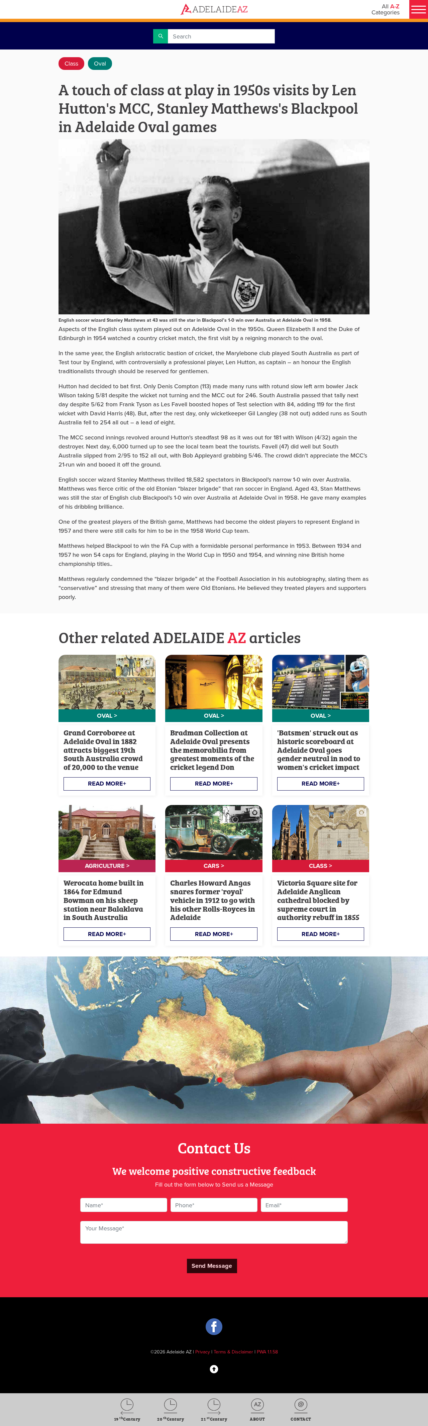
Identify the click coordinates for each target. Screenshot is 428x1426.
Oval (100, 63)
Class (71, 63)
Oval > (107, 715)
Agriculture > (107, 865)
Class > (320, 865)
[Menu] (418, 9)
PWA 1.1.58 (267, 1351)
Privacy (202, 1351)
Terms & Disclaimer (233, 1351)
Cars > (214, 865)
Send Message (212, 1265)
